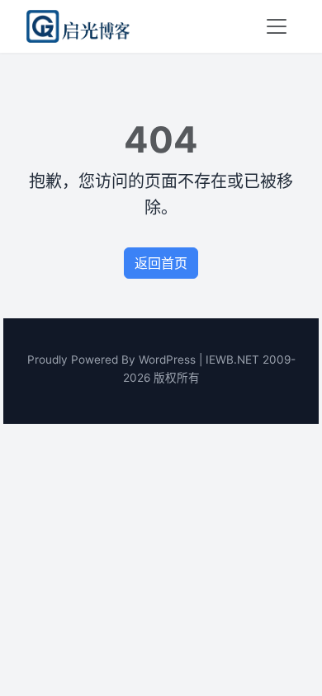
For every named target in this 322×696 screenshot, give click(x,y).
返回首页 (161, 263)
